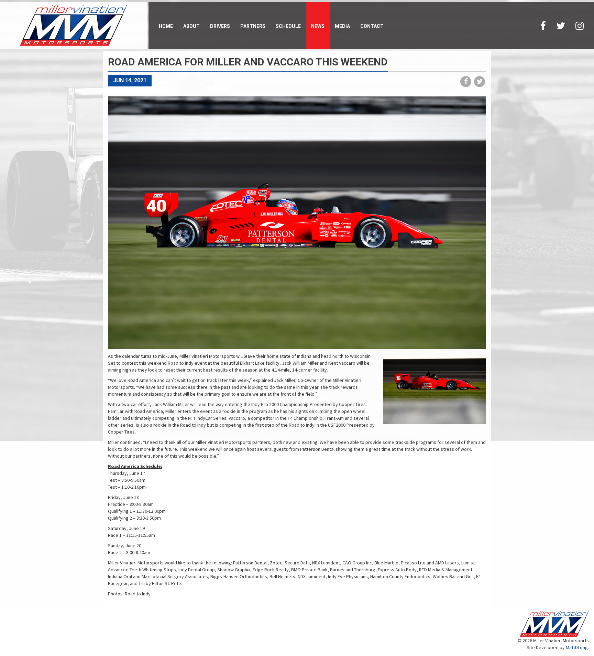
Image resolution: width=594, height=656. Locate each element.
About (191, 26)
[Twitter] (560, 25)
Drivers (220, 26)
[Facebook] (543, 25)
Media (342, 26)
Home (166, 26)
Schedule (288, 26)
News (317, 26)
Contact (372, 26)
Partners (252, 26)
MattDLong (577, 647)
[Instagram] (579, 25)
